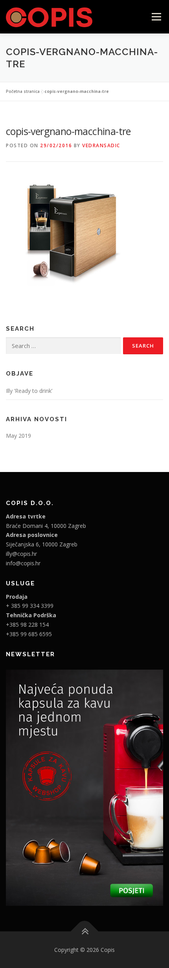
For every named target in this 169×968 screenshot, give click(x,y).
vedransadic (101, 145)
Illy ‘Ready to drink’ (29, 390)
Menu (156, 16)
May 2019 (18, 435)
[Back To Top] (85, 931)
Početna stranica (23, 91)
